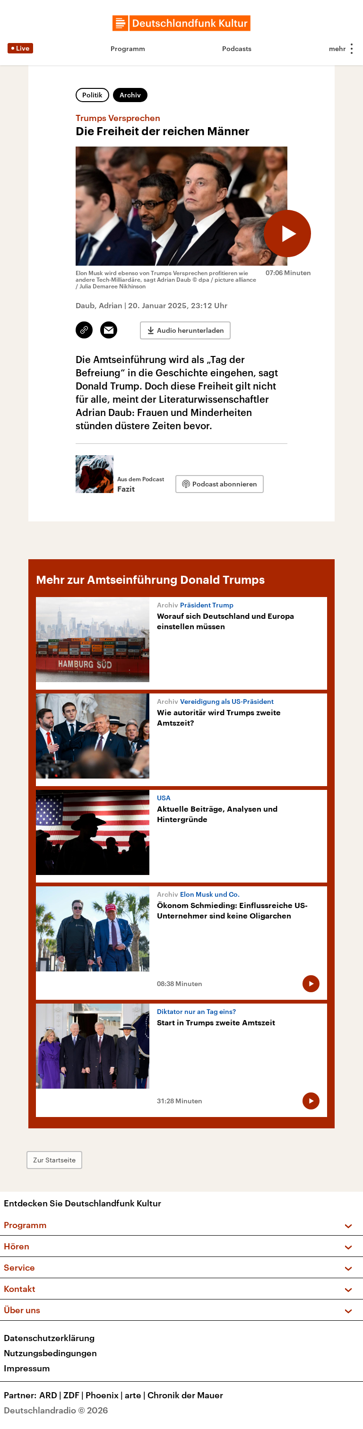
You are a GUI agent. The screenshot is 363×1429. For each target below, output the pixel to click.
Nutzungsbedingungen (50, 1353)
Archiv (130, 95)
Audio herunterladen (190, 330)
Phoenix (104, 1395)
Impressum (27, 1368)
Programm (128, 48)
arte (135, 1395)
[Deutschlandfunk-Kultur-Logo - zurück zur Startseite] (181, 23)
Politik (92, 95)
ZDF (73, 1395)
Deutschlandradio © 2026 (56, 1410)
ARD (50, 1395)
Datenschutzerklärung (49, 1338)
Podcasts (236, 48)
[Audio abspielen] (287, 233)
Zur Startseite (54, 1160)
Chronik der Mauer (185, 1395)
